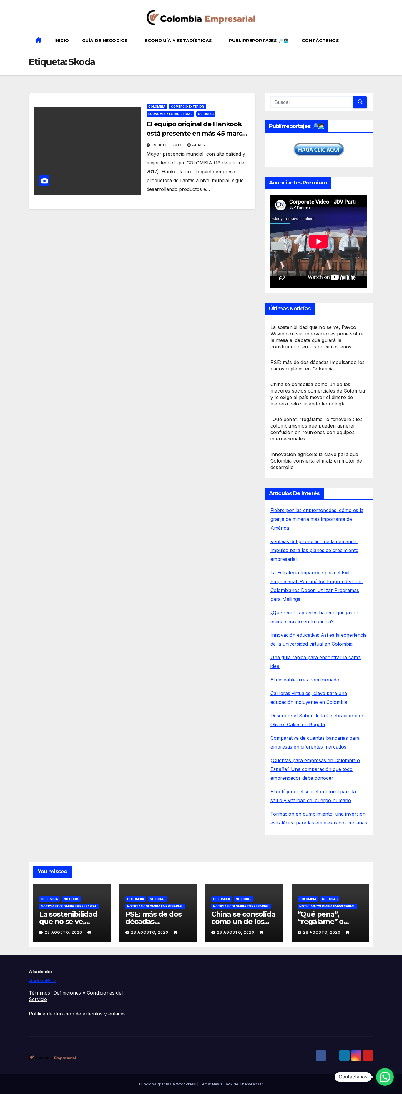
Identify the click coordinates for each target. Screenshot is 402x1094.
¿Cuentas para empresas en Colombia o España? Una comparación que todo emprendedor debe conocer (315, 769)
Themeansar (251, 1084)
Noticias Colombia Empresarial (69, 906)
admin (199, 145)
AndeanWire (42, 980)
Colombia (156, 106)
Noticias (206, 114)
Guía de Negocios (105, 40)
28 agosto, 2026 (64, 932)
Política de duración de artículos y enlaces (77, 1014)
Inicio (61, 40)
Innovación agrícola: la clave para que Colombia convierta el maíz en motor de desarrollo (316, 460)
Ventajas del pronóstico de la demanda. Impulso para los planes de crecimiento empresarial (314, 550)
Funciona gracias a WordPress (168, 1084)
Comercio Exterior (187, 106)
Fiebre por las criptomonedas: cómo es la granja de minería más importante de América (316, 519)
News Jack (222, 1084)
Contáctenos (320, 40)
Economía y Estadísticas (179, 40)
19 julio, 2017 (167, 145)
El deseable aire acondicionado (304, 680)
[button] (370, 41)
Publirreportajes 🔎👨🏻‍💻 (259, 40)
